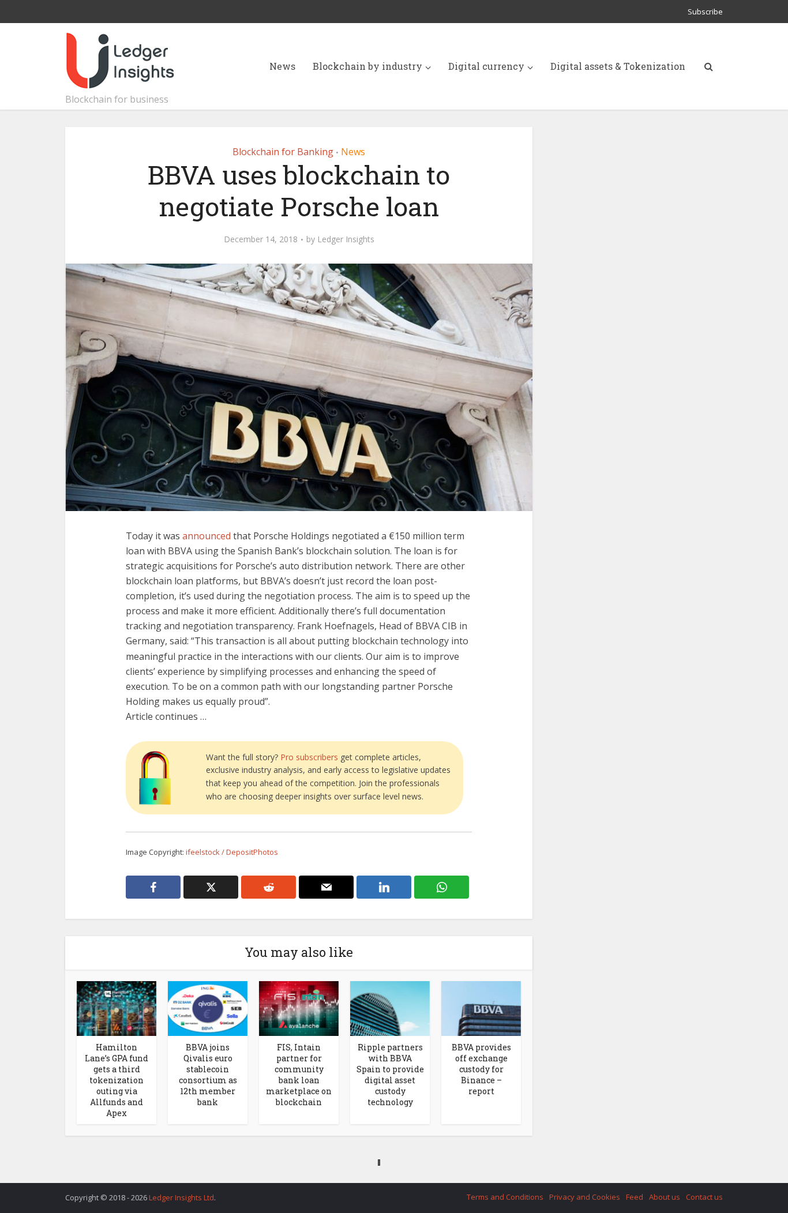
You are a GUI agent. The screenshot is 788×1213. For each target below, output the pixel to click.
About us (664, 1197)
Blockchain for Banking (282, 151)
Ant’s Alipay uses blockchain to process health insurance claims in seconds (382, 1162)
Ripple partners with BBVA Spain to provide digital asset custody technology (390, 1074)
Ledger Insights (345, 239)
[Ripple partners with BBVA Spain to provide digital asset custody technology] (390, 1007)
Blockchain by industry (367, 66)
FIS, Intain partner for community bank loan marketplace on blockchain (299, 1074)
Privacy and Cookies (584, 1197)
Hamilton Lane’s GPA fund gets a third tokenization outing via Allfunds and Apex (116, 1080)
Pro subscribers (309, 757)
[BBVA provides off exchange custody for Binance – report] (481, 1007)
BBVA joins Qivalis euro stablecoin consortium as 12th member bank (208, 1074)
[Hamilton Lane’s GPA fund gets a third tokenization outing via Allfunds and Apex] (116, 1007)
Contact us (704, 1197)
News (282, 66)
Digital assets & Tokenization (617, 66)
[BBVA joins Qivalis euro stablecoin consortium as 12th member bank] (207, 1007)
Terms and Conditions (505, 1197)
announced (206, 535)
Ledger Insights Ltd (181, 1197)
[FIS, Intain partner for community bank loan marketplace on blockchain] (299, 1007)
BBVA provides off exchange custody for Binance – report (481, 1069)
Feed (634, 1197)
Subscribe (705, 11)
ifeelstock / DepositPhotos (232, 852)
